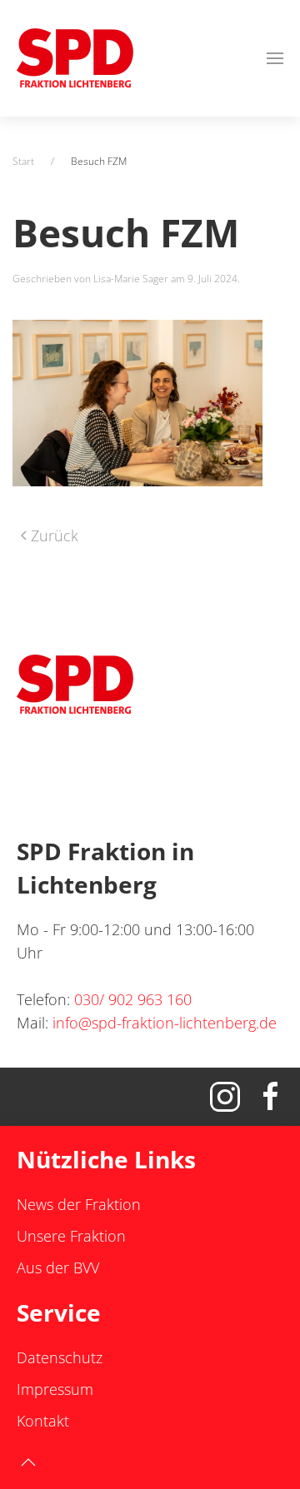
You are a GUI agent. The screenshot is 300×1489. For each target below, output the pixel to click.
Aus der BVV (58, 1267)
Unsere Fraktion (71, 1236)
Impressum (55, 1389)
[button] (275, 58)
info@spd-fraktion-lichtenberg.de (164, 1023)
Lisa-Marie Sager (130, 278)
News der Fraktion (79, 1204)
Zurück (54, 535)
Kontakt (43, 1421)
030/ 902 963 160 (133, 999)
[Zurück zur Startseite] (75, 58)
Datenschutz (59, 1357)
